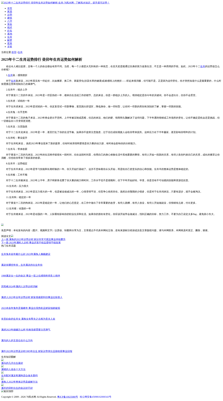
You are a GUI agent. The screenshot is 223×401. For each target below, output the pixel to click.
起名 (9, 30)
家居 (9, 11)
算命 (9, 24)
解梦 (9, 40)
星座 (9, 43)
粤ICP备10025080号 (67, 397)
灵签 (9, 46)
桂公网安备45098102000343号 (95, 397)
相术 (9, 27)
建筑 (9, 18)
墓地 (9, 34)
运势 (9, 14)
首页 (9, 8)
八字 (9, 21)
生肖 (9, 37)
